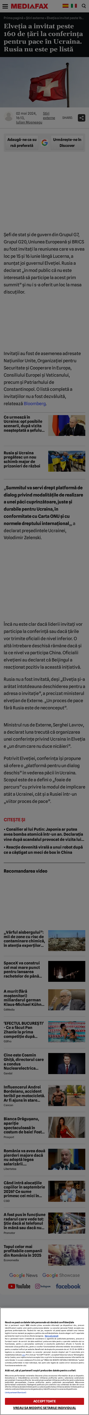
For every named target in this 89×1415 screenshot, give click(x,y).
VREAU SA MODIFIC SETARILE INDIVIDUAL (44, 1408)
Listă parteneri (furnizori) (15, 1392)
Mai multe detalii (51, 1336)
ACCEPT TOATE (44, 1401)
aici (23, 1355)
